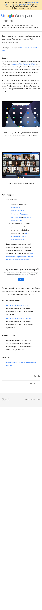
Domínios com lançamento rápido (17, 305)
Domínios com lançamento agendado (18, 318)
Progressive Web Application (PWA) (22, 64)
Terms (38, 399)
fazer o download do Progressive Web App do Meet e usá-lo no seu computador (20, 257)
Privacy (33, 399)
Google (27, 399)
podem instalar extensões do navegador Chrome (20, 236)
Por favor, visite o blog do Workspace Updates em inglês (21, 3)
